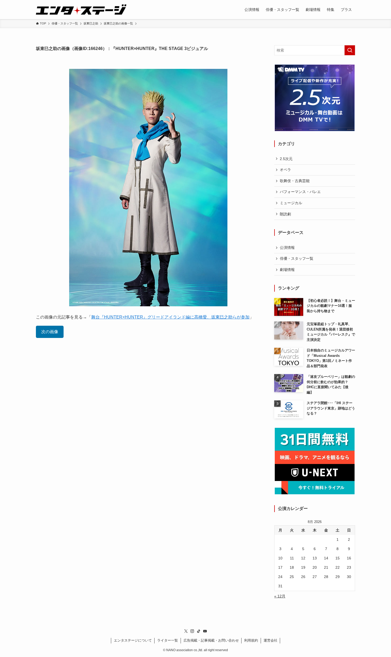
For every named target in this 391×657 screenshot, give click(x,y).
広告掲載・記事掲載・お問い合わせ (211, 640)
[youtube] (205, 631)
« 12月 (279, 596)
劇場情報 (287, 269)
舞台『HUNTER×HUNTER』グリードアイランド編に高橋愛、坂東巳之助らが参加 (170, 317)
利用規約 (251, 640)
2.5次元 (286, 159)
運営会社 (270, 640)
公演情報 (287, 247)
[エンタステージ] (81, 9)
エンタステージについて (133, 640)
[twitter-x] (186, 631)
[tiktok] (198, 631)
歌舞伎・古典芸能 (295, 181)
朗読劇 (285, 214)
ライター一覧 (167, 640)
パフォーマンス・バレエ (300, 192)
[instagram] (192, 631)
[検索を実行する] (349, 50)
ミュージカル (291, 203)
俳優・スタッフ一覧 (296, 258)
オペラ (285, 170)
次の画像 (49, 331)
